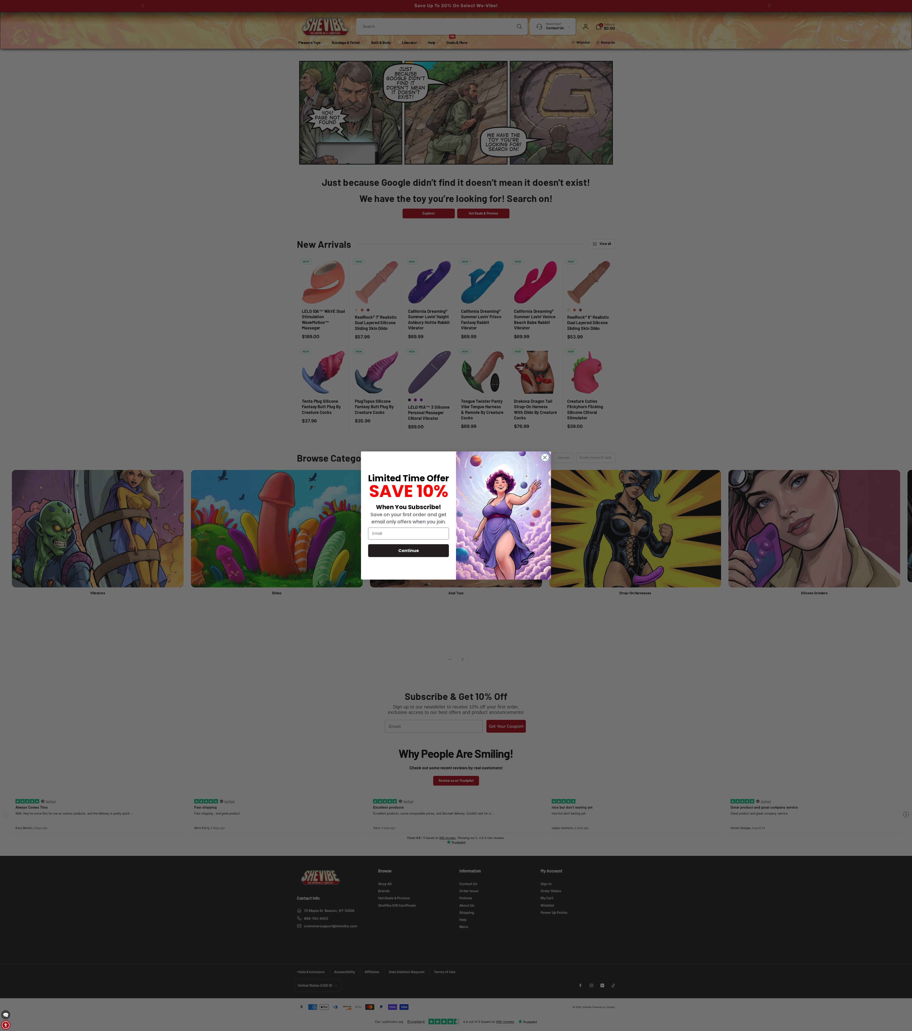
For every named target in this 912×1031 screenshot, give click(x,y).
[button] (5, 1014)
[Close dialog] (545, 457)
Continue (408, 550)
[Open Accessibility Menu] (5, 1025)
